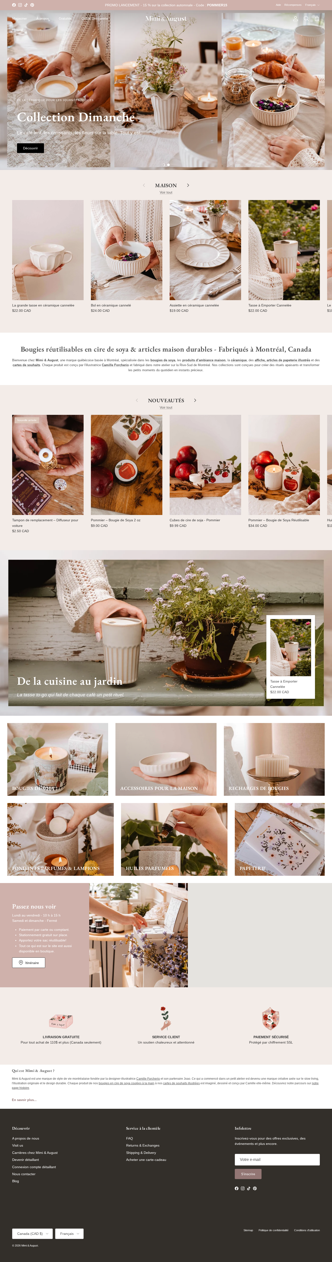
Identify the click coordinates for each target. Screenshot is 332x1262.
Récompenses (293, 4)
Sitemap (248, 1230)
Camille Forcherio (148, 1078)
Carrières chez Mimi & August (35, 1153)
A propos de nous (25, 1138)
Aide (278, 4)
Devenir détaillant (25, 1160)
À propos (42, 18)
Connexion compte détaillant (34, 1167)
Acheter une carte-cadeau (146, 1160)
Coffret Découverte (94, 18)
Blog (15, 1181)
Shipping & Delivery (141, 1153)
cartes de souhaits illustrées (181, 1083)
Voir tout (166, 192)
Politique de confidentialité (273, 1230)
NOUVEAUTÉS (166, 400)
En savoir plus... (24, 1100)
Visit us (17, 1145)
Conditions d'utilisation (307, 1230)
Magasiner (19, 18)
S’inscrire (248, 1174)
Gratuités (65, 18)
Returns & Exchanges (142, 1145)
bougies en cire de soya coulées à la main (126, 1083)
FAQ (129, 1138)
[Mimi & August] (166, 19)
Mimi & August (29, 1245)
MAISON (166, 185)
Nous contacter (23, 1174)
